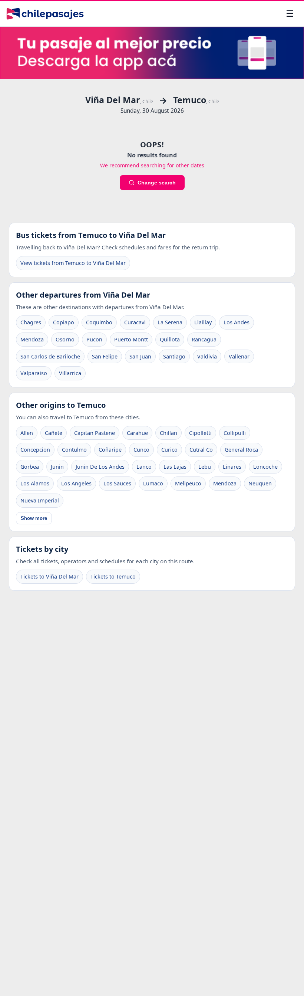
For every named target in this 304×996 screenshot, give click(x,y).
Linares (232, 466)
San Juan (140, 356)
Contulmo (74, 449)
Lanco (144, 466)
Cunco (141, 449)
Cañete (53, 432)
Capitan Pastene (94, 432)
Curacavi (135, 322)
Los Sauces (117, 483)
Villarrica (70, 373)
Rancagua (204, 339)
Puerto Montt (131, 339)
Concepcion (35, 449)
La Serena (170, 322)
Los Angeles (76, 483)
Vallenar (239, 356)
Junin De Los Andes (100, 466)
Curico (169, 449)
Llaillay (203, 322)
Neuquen (260, 483)
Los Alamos (34, 483)
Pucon (94, 339)
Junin (57, 466)
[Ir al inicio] (45, 14)
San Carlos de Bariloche (50, 356)
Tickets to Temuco (113, 576)
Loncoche (265, 466)
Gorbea (29, 466)
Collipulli (235, 432)
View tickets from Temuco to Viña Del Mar (73, 262)
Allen (26, 432)
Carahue (137, 432)
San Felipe (105, 356)
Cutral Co (201, 449)
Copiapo (63, 322)
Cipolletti (200, 432)
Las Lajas (174, 466)
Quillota (170, 339)
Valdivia (207, 356)
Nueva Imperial (39, 500)
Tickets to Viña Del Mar (49, 576)
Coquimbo (99, 322)
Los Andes (237, 322)
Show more (34, 518)
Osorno (65, 339)
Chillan (168, 432)
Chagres (30, 322)
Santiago (174, 356)
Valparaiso (33, 373)
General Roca (241, 449)
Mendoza (32, 339)
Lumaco (153, 483)
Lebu (204, 466)
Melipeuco (188, 483)
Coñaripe (110, 449)
